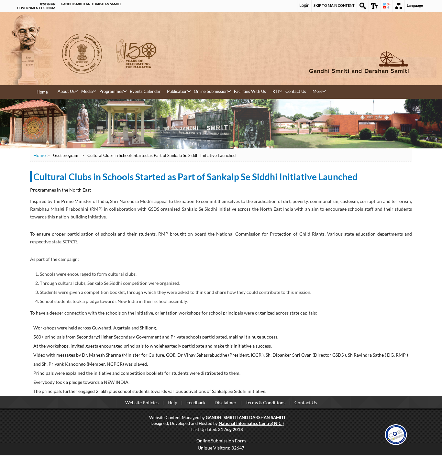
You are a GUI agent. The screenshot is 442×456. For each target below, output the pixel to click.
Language (415, 5)
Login (304, 5)
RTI (275, 91)
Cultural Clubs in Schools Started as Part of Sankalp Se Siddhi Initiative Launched (195, 176)
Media (87, 91)
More (318, 91)
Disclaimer (226, 402)
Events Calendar (145, 91)
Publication (177, 91)
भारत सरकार (47, 4)
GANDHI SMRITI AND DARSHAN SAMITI (91, 4)
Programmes (111, 91)
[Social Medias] (386, 6)
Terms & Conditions (265, 402)
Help (172, 402)
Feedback (195, 402)
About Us (66, 91)
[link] (395, 434)
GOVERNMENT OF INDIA (36, 8)
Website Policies (142, 402)
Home (42, 92)
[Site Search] (363, 6)
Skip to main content (334, 5)
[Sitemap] (398, 6)
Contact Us (295, 91)
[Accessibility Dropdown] (375, 6)
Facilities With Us (250, 91)
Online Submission (210, 91)
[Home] (315, 62)
